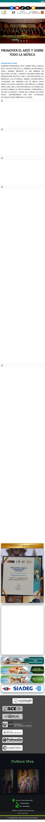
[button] (22, 545)
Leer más (15, 39)
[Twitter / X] (28, 8)
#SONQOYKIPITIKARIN (9, 63)
